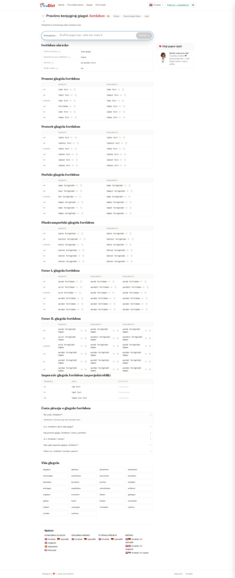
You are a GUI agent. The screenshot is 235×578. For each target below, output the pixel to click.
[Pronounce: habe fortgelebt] (77, 185)
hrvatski (50, 539)
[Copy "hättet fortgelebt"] (131, 255)
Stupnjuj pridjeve (107, 535)
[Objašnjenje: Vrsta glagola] (59, 52)
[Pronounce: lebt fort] (70, 100)
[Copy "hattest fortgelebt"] (84, 239)
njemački (63, 539)
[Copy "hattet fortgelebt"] (83, 255)
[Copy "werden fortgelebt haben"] (85, 353)
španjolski (51, 546)
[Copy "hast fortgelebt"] (81, 191)
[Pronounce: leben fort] (120, 106)
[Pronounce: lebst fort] (71, 95)
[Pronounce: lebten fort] (72, 154)
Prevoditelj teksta (75, 5)
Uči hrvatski (100, 5)
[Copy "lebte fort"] (75, 137)
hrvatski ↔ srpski (137, 552)
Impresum (178, 574)
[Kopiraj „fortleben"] (44, 21)
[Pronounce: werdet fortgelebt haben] (81, 361)
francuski (50, 550)
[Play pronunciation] (108, 16)
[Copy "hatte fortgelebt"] (82, 233)
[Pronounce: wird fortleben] (76, 292)
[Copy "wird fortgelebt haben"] (85, 346)
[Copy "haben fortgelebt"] (82, 202)
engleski (50, 542)
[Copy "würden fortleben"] (146, 298)
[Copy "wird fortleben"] (80, 292)
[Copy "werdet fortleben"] (82, 304)
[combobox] (96, 35)
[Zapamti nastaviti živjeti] (43, 16)
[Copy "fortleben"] (74, 106)
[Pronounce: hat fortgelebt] (76, 196)
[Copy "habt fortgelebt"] (81, 207)
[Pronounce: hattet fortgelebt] (79, 255)
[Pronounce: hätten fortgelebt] (127, 250)
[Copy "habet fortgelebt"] (130, 207)
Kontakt (189, 574)
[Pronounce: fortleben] (70, 106)
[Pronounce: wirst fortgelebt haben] (81, 338)
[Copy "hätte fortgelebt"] (130, 233)
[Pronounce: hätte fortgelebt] (126, 233)
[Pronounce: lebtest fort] (73, 143)
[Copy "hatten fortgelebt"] (83, 250)
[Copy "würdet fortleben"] (146, 304)
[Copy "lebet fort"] (124, 112)
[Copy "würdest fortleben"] (147, 287)
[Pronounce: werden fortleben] (78, 298)
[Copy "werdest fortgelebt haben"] (117, 338)
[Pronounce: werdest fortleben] (111, 287)
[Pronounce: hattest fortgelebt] (80, 239)
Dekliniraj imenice (81, 535)
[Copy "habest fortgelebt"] (131, 191)
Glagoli (89, 5)
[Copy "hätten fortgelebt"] (131, 250)
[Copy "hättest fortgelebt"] (132, 239)
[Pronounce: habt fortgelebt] (77, 207)
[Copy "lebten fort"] (76, 154)
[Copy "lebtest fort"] (78, 143)
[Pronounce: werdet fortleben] (78, 304)
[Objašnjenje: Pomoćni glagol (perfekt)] (69, 57)
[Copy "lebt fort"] (74, 100)
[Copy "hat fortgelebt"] (80, 196)
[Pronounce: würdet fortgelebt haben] (146, 361)
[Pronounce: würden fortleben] (142, 298)
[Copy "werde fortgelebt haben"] (85, 330)
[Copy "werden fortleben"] (82, 298)
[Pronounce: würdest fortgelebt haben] (146, 338)
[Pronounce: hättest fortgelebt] (128, 239)
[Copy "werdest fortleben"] (115, 287)
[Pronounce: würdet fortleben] (142, 304)
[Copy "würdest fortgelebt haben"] (150, 338)
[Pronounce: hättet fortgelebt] (127, 255)
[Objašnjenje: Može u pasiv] (57, 69)
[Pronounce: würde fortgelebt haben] (146, 330)
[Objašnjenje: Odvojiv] (53, 63)
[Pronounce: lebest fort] (121, 95)
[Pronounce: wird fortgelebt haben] (81, 346)
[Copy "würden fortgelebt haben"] (150, 353)
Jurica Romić (68, 574)
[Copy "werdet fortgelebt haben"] (85, 361)
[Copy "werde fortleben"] (81, 281)
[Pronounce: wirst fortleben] (77, 287)
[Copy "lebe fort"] (74, 89)
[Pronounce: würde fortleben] (141, 281)
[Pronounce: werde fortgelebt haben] (81, 330)
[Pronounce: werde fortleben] (77, 281)
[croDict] (47, 5)
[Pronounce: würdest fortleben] (143, 287)
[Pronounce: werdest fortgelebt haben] (113, 338)
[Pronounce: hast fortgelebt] (77, 191)
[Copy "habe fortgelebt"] (81, 185)
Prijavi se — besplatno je (178, 5)
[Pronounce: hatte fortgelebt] (78, 233)
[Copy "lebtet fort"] (76, 160)
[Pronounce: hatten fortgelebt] (79, 250)
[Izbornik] (193, 5)
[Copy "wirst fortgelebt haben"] (85, 338)
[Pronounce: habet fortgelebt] (126, 207)
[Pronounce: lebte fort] (71, 137)
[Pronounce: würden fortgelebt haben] (146, 353)
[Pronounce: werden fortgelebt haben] (81, 353)
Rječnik (61, 5)
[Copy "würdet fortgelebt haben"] (150, 361)
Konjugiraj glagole (55, 535)
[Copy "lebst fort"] (75, 95)
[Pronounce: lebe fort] (70, 89)
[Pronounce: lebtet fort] (72, 160)
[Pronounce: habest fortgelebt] (127, 191)
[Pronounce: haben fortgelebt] (78, 202)
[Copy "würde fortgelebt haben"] (150, 330)
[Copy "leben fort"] (124, 106)
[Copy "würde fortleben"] (145, 281)
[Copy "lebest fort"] (125, 95)
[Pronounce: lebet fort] (120, 112)
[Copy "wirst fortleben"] (81, 287)
